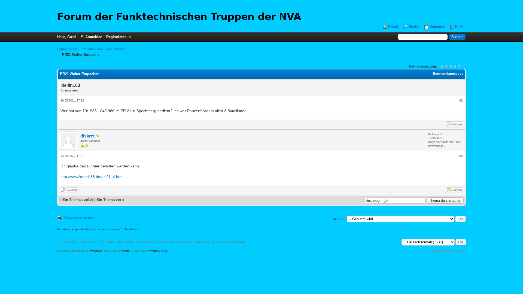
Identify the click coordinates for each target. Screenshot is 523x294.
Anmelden (93, 37)
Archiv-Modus (146, 242)
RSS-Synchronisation (229, 242)
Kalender (437, 27)
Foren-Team (68, 242)
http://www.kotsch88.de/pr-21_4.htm (91, 176)
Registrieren (116, 37)
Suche (414, 27)
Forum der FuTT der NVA (75, 49)
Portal (393, 27)
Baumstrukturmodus (448, 73)
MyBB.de (96, 250)
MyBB (125, 250)
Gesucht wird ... (116, 49)
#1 (461, 100)
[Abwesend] (98, 136)
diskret (87, 136)
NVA (99, 49)
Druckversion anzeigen (79, 217)
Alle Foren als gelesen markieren (184, 242)
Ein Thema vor (108, 200)
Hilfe (459, 27)
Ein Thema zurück (77, 200)
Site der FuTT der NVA (96, 242)
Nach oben (125, 242)
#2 (461, 155)
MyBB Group (158, 250)
